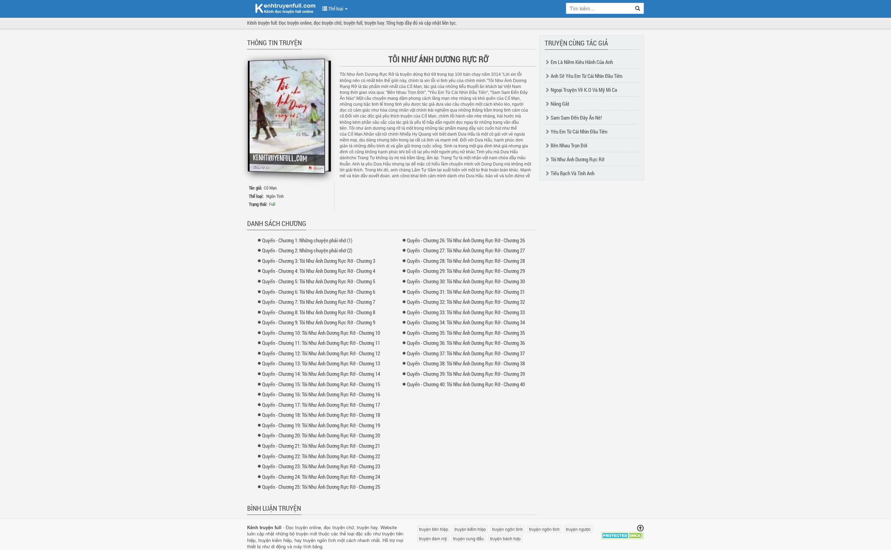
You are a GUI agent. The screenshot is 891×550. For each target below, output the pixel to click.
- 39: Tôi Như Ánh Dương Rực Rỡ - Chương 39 (466, 373)
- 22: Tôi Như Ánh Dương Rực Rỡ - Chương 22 (321, 456)
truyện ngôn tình (319, 540)
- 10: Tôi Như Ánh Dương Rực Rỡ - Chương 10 (321, 332)
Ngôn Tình (275, 196)
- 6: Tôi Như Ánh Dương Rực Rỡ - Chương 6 (318, 291)
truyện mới (306, 533)
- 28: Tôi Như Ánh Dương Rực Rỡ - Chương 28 (466, 260)
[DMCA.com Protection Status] (622, 535)
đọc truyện (334, 527)
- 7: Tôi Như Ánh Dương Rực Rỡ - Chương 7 (318, 301)
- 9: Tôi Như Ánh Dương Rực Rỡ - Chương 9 (318, 322)
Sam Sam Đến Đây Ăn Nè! (576, 117)
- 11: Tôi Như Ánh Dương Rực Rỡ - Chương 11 (321, 342)
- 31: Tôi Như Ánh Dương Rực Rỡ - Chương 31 (466, 291)
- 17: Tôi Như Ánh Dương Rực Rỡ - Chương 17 (321, 404)
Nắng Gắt (560, 103)
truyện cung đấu (468, 538)
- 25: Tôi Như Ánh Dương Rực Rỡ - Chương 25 (321, 486)
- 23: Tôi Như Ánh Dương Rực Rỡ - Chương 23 (321, 466)
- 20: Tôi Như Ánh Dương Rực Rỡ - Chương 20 (321, 435)
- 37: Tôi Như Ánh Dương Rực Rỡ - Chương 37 (466, 353)
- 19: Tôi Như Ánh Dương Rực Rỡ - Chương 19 (321, 425)
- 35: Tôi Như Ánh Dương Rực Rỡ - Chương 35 (466, 332)
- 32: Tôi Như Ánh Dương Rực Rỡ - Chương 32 (466, 301)
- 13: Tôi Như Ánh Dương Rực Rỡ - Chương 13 (321, 363)
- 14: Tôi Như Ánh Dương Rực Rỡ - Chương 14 (321, 373)
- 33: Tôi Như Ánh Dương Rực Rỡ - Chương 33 (466, 312)
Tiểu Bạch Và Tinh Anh (572, 173)
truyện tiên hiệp (433, 529)
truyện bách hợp (505, 538)
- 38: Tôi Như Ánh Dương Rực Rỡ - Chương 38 (466, 363)
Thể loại (335, 8)
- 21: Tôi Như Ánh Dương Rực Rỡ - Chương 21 (321, 445)
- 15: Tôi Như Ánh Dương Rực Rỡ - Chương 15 (321, 384)
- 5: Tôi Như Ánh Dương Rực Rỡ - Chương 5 (318, 281)
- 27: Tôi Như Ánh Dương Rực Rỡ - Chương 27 (466, 250)
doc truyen (281, 8)
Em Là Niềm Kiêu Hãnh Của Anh (582, 61)
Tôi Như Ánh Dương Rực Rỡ (577, 159)
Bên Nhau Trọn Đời (569, 145)
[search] (638, 8)
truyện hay (367, 527)
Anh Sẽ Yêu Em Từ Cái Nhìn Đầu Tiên (586, 75)
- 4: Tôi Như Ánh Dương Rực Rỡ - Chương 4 (318, 270)
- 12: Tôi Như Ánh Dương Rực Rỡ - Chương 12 (321, 353)
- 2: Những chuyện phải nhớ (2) (307, 250)
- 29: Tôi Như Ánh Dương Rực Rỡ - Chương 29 (466, 270)
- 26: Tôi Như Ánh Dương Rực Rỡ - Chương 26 (466, 240)
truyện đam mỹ (433, 538)
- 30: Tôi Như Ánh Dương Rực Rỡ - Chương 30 (466, 281)
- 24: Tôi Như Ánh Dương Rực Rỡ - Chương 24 (321, 476)
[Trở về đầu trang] (640, 528)
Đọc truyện (297, 527)
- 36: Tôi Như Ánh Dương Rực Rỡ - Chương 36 (466, 342)
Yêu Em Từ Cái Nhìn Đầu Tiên (579, 131)
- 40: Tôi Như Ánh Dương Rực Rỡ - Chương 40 (466, 384)
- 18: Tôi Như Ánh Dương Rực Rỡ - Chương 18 (321, 414)
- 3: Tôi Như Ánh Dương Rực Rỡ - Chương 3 (318, 260)
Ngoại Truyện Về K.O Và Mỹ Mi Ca (584, 89)
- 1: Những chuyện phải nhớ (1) (307, 240)
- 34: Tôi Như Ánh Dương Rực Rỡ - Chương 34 (466, 322)
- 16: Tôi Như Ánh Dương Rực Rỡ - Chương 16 (321, 394)
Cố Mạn (270, 188)
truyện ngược (578, 529)
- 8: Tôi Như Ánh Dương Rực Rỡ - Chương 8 (318, 312)
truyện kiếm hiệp (275, 540)
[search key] (599, 8)
